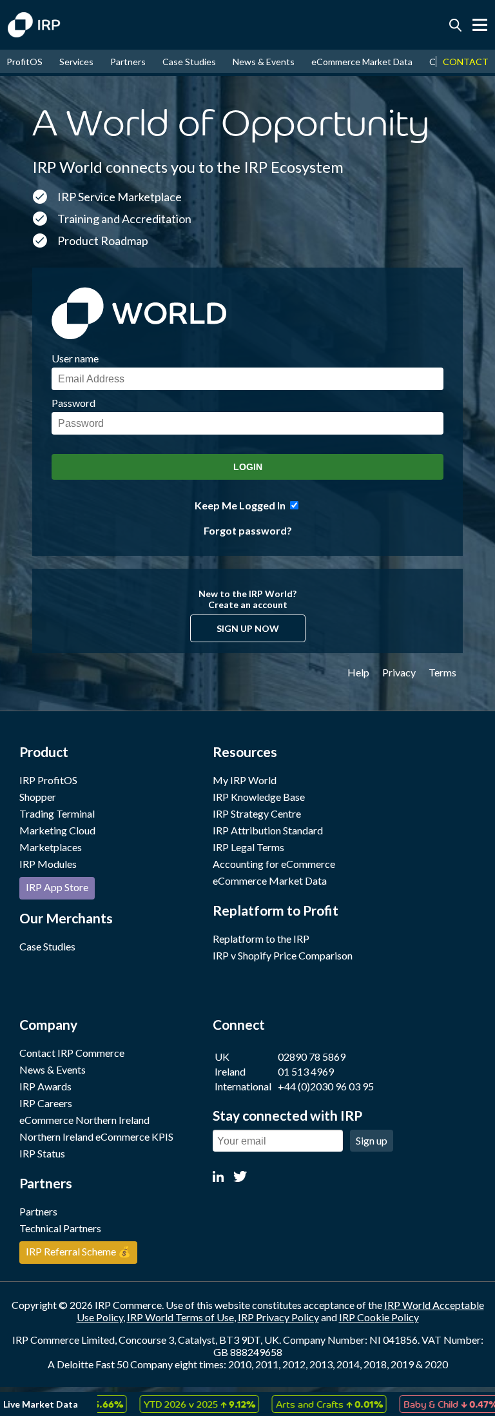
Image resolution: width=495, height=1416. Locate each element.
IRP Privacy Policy (278, 1317)
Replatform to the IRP (261, 938)
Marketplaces (50, 847)
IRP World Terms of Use (180, 1317)
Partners (128, 61)
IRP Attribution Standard (268, 830)
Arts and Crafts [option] (302, 1404)
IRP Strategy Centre (257, 813)
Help (358, 672)
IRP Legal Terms (248, 847)
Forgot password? (248, 530)
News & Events (264, 61)
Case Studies (189, 61)
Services (76, 61)
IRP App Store (57, 887)
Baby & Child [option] (423, 1404)
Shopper (37, 797)
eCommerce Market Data (361, 61)
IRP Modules (48, 864)
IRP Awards (45, 1086)
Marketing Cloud (57, 830)
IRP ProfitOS (48, 780)
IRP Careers (45, 1103)
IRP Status (42, 1153)
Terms (442, 672)
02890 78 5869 (311, 1056)
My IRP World (245, 780)
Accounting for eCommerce (274, 864)
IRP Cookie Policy (379, 1317)
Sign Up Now (248, 628)
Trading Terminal (57, 813)
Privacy (399, 672)
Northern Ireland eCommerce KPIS (96, 1136)
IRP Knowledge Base (259, 797)
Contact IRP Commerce (71, 1053)
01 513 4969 (306, 1071)
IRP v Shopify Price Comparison (283, 955)
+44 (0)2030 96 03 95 (326, 1086)
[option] (172, 1404)
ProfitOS (24, 61)
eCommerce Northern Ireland (84, 1120)
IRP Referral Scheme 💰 (78, 1251)
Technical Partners (60, 1228)
